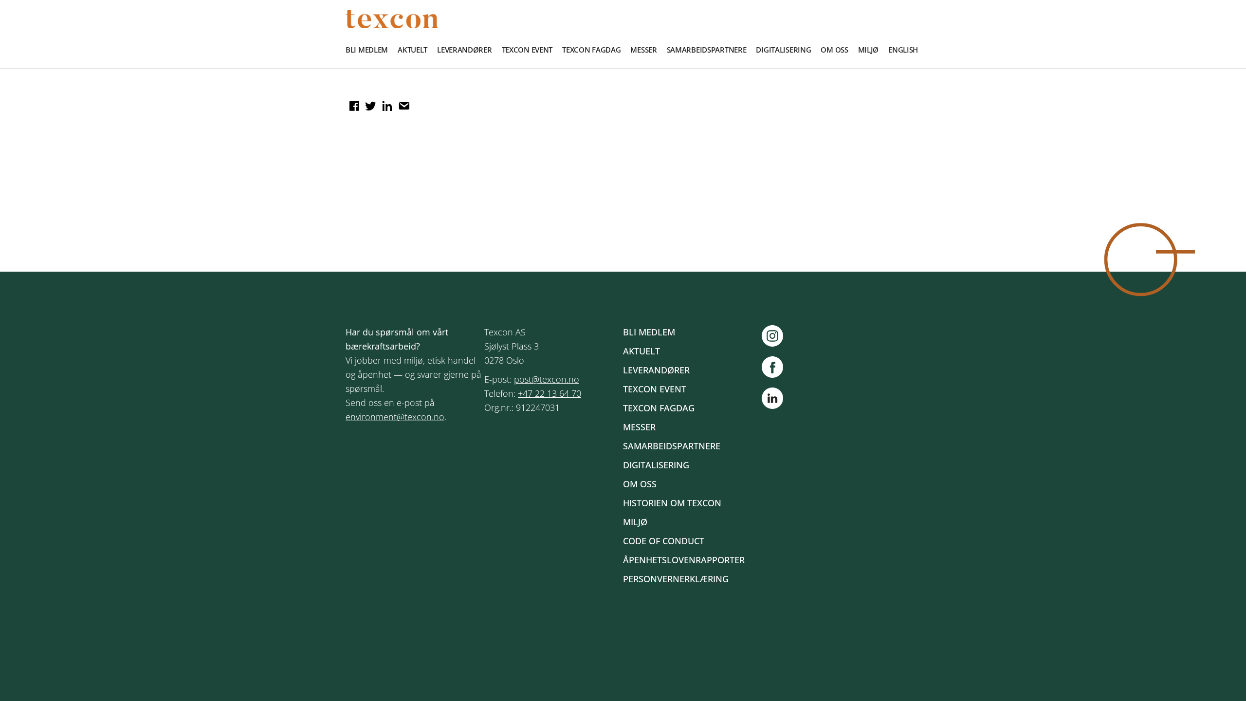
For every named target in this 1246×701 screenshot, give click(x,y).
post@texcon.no (546, 379)
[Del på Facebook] (353, 102)
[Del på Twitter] (369, 102)
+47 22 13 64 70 (549, 393)
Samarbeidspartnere (707, 50)
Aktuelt (412, 50)
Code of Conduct (663, 541)
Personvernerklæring (676, 579)
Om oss (834, 50)
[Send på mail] (402, 102)
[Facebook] (777, 367)
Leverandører (464, 50)
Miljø (868, 50)
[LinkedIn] (772, 400)
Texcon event (527, 50)
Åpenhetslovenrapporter (684, 560)
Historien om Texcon (672, 503)
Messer (643, 50)
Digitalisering (783, 50)
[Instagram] (777, 336)
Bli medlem (367, 50)
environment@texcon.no (395, 417)
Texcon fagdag (591, 50)
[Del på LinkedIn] (386, 102)
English (903, 50)
